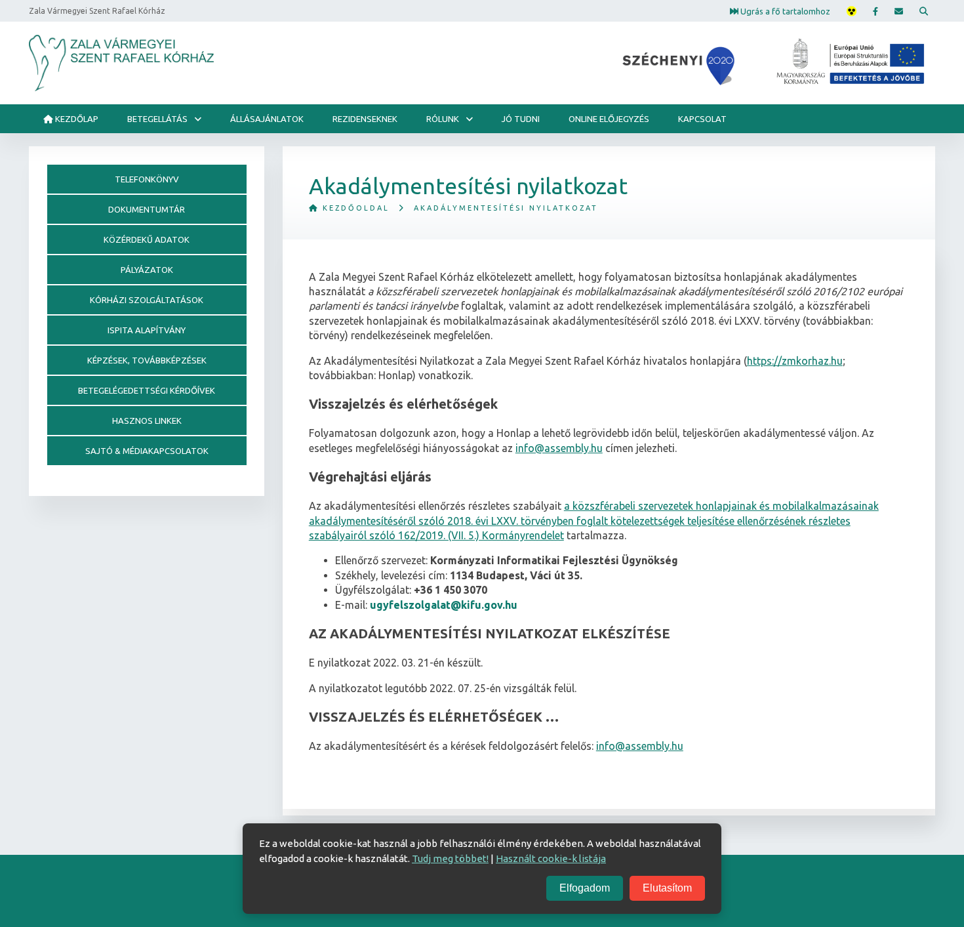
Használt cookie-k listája (551, 858)
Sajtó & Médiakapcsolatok (147, 450)
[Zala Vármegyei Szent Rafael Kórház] (121, 63)
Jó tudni (521, 118)
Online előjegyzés (609, 118)
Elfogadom (584, 888)
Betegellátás (157, 118)
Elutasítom (667, 888)
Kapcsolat (702, 118)
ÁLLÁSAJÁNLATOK (267, 118)
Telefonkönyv (147, 179)
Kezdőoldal (354, 208)
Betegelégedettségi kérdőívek (146, 390)
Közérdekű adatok (147, 239)
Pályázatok (147, 269)
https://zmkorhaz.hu (795, 361)
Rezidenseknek (364, 118)
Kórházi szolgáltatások (146, 299)
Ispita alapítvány (147, 330)
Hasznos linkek (147, 420)
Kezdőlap (75, 118)
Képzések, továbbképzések (147, 360)
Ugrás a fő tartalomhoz (784, 10)
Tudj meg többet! (450, 858)
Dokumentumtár (146, 209)
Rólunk (442, 118)
